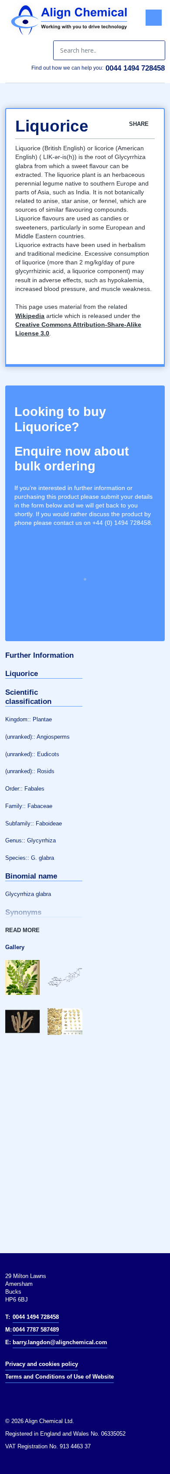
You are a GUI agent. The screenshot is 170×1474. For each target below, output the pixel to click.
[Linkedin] (16, 1397)
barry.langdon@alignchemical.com (60, 1342)
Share (139, 124)
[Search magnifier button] (155, 50)
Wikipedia (29, 315)
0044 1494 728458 (135, 68)
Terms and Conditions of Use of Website (59, 1376)
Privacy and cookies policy (41, 1364)
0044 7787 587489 (36, 1329)
